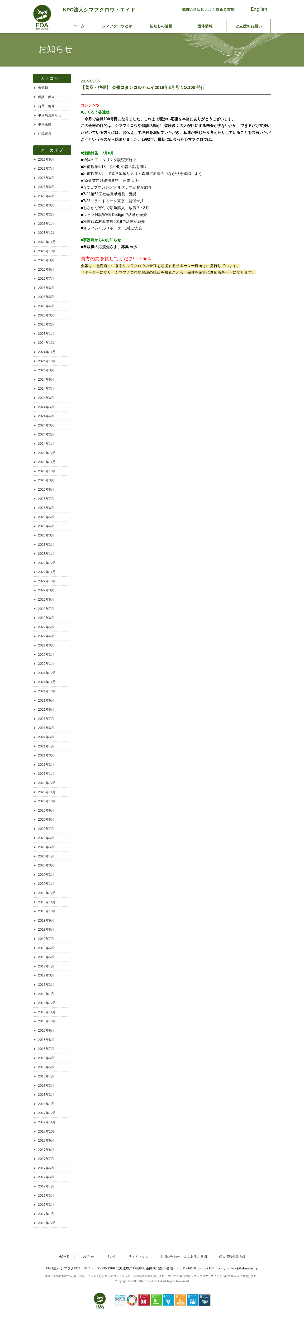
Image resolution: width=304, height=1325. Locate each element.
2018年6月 (46, 1058)
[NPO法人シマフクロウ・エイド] (42, 28)
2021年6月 (46, 728)
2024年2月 (46, 434)
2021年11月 (47, 682)
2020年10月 (47, 801)
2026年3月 (46, 205)
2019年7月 (46, 939)
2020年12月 (47, 783)
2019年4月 (46, 966)
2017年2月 (46, 1204)
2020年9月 (46, 810)
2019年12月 (47, 893)
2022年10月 (47, 581)
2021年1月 (46, 773)
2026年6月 (46, 178)
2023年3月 (46, 535)
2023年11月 (47, 462)
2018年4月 (46, 1076)
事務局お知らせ (49, 115)
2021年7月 (46, 719)
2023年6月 (46, 508)
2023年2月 (46, 544)
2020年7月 (46, 829)
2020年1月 (46, 883)
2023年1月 (46, 553)
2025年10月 (47, 251)
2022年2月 (46, 654)
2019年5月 (46, 957)
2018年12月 (47, 1003)
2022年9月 (46, 590)
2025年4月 (46, 306)
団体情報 (205, 26)
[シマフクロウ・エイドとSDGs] (152, 1311)
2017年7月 (46, 1159)
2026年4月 (46, 196)
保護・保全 (46, 97)
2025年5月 (46, 297)
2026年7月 (46, 168)
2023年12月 (47, 453)
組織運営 (44, 133)
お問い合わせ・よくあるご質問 (183, 1256)
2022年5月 (46, 627)
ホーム (79, 26)
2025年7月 (46, 278)
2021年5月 (46, 737)
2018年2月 (46, 1094)
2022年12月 (47, 563)
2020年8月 (46, 819)
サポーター (90, 272)
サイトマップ (138, 1256)
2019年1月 (46, 994)
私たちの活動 (161, 26)
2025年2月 (46, 324)
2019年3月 (46, 975)
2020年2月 (46, 874)
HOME (64, 1256)
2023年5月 (46, 517)
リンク (111, 1256)
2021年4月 (46, 746)
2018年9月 (46, 1030)
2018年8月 (46, 1040)
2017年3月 (46, 1195)
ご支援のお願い (249, 26)
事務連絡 (44, 124)
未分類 (43, 88)
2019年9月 (46, 920)
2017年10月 (47, 1131)
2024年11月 (47, 352)
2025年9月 (46, 260)
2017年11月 (47, 1122)
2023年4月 (46, 526)
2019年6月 (46, 948)
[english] (256, 13)
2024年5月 (46, 407)
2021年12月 (47, 673)
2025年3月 (46, 315)
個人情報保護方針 (232, 1256)
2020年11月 (47, 792)
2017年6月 (46, 1168)
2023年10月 (47, 471)
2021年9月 (46, 700)
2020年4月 (46, 856)
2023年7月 (46, 499)
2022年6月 (46, 618)
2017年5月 (46, 1177)
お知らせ (87, 1256)
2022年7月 (46, 609)
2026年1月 (46, 223)
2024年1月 (46, 443)
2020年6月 (46, 838)
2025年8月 (46, 269)
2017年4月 (46, 1186)
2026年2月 (46, 214)
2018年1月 (46, 1104)
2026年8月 (46, 159)
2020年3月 (46, 865)
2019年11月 (47, 902)
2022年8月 (46, 599)
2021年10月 (47, 691)
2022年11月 (47, 572)
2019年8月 (46, 929)
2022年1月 (46, 663)
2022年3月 (46, 645)
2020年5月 (46, 847)
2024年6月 (46, 398)
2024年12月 (47, 342)
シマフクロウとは (117, 26)
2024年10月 (47, 361)
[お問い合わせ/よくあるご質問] (205, 13)
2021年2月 (46, 764)
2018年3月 (46, 1085)
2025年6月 (46, 288)
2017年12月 (47, 1113)
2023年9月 (46, 480)
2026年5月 (46, 187)
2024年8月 (46, 379)
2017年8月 (46, 1150)
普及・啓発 (46, 106)
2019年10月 (47, 911)
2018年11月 (47, 1012)
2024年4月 (46, 416)
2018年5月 (46, 1067)
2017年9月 (46, 1140)
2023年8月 (46, 489)
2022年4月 (46, 636)
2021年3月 (46, 755)
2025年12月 (47, 232)
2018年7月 (46, 1049)
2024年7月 (46, 388)
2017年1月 (46, 1214)
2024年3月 (46, 425)
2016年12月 (47, 1223)
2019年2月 (46, 984)
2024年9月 (46, 370)
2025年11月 (47, 242)
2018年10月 (47, 1021)
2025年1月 (46, 333)
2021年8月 (46, 709)
